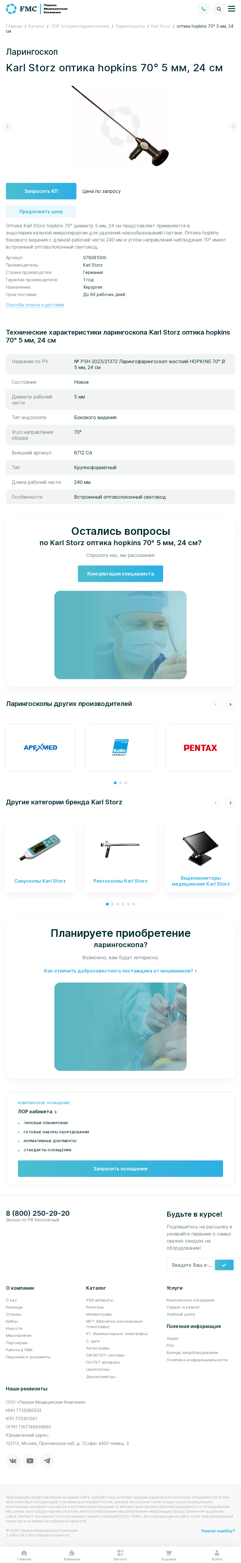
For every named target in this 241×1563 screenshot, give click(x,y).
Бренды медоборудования (192, 1352)
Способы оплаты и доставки (35, 304)
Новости (14, 1328)
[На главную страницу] (37, 8)
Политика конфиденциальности (197, 1359)
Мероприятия (18, 1335)
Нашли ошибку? (218, 1530)
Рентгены (95, 1307)
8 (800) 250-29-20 (38, 1213)
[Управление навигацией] (231, 9)
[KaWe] (120, 747)
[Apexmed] (40, 747)
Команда (14, 1307)
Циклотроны (98, 1369)
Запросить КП (41, 191)
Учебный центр (181, 1314)
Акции (173, 1338)
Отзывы (13, 1314)
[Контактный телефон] (204, 9)
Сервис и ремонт (183, 1307)
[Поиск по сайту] (219, 9)
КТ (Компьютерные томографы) (117, 1333)
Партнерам (16, 1342)
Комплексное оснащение (191, 1300)
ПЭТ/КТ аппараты (103, 1362)
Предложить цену (41, 211)
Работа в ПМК (19, 1349)
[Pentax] (201, 747)
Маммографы (99, 1314)
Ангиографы (98, 1348)
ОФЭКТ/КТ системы (105, 1355)
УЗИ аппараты (99, 1300)
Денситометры (101, 1376)
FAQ (170, 1345)
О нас (11, 1300)
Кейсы (12, 1321)
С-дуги (93, 1341)
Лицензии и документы (28, 1356)
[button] (7, 126)
